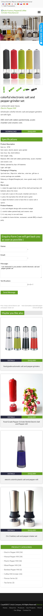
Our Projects (30, 608)
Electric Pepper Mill (34, 30)
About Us (12, 608)
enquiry (32, 131)
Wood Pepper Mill (11, 565)
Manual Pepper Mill (11, 557)
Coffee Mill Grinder (11, 574)
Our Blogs (17, 610)
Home (5, 608)
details (11, 360)
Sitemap (39, 604)
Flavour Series (9, 578)
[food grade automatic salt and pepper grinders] (21, 358)
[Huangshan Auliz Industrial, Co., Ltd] (16, 13)
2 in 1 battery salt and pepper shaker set (21, 536)
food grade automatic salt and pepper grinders (21, 366)
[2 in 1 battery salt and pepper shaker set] (21, 528)
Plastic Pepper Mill (11, 561)
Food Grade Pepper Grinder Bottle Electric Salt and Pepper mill (21, 423)
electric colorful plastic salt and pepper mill (21, 479)
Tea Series (8, 583)
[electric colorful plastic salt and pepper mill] (21, 471)
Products (21, 608)
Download (11, 131)
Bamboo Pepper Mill (11, 570)
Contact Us (27, 610)
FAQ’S (39, 608)
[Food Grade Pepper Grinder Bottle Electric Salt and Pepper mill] (21, 415)
